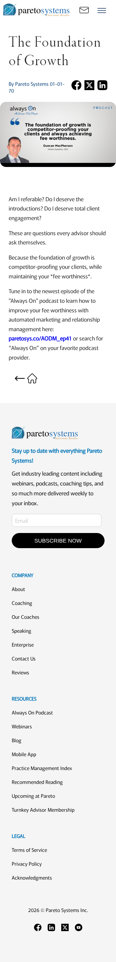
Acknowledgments (32, 877)
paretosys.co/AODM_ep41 (40, 338)
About (18, 589)
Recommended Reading (37, 781)
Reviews (20, 672)
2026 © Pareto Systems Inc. (58, 910)
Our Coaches (25, 616)
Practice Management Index (42, 768)
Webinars (22, 726)
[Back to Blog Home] (26, 377)
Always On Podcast (32, 712)
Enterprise (23, 644)
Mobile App (24, 754)
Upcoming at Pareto (33, 795)
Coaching (22, 602)
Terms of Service (29, 849)
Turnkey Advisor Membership (43, 809)
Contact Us (24, 658)
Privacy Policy (27, 863)
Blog (16, 740)
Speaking (21, 630)
